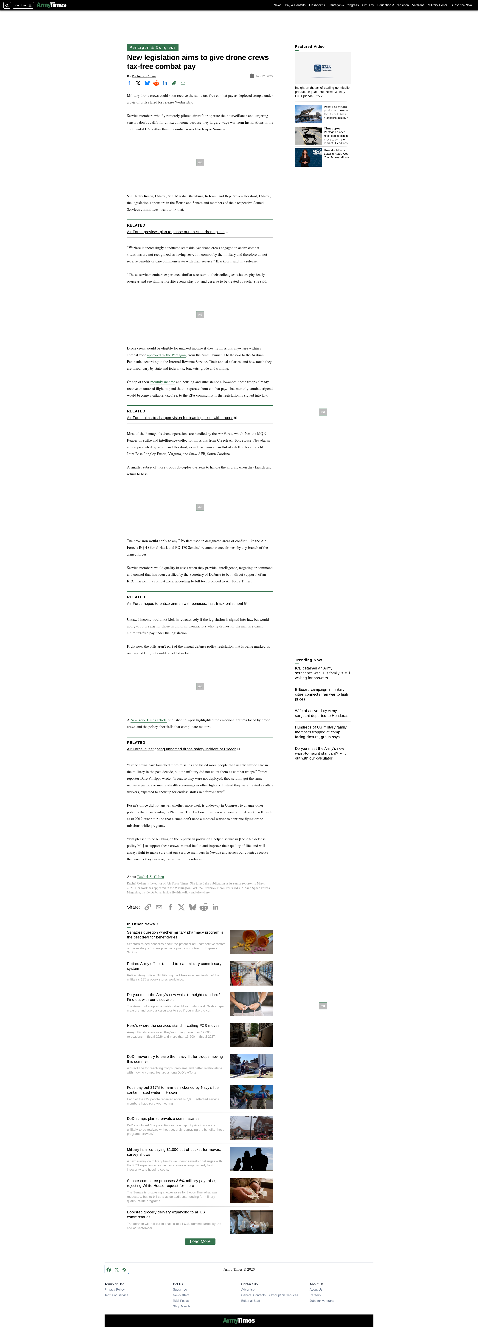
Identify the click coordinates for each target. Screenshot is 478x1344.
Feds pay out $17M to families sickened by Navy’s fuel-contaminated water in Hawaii (174, 1089)
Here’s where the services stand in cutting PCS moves (173, 1025)
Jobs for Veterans (322, 1301)
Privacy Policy (115, 1289)
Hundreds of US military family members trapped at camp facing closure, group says (321, 732)
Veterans (418, 5)
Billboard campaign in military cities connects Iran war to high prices (321, 694)
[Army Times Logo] (51, 5)
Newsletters (181, 1295)
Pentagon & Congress (343, 5)
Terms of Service (116, 1295)
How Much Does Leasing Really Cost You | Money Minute (336, 154)
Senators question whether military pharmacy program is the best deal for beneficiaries (175, 934)
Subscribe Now (461, 5)
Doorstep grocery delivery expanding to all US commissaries (166, 1214)
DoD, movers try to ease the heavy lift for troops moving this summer (175, 1058)
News (278, 5)
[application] (323, 68)
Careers (315, 1295)
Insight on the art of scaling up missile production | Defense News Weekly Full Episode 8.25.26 (322, 92)
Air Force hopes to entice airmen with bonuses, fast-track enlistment (185, 603)
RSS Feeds (181, 1301)
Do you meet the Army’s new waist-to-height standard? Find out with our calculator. (173, 997)
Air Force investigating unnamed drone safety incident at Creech (181, 749)
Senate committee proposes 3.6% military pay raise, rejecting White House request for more (171, 1183)
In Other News (141, 924)
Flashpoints (317, 5)
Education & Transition (393, 5)
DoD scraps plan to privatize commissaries (163, 1118)
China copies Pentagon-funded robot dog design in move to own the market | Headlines (336, 136)
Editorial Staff (250, 1301)
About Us (316, 1289)
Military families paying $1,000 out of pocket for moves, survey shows (174, 1151)
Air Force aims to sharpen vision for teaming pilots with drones (180, 418)
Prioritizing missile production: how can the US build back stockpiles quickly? (336, 112)
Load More (200, 1241)
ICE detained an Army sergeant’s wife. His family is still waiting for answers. (322, 673)
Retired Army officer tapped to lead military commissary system (174, 966)
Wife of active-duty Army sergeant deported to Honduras (321, 713)
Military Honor (437, 5)
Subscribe (180, 1289)
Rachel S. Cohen (144, 76)
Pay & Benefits (295, 5)
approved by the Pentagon (166, 354)
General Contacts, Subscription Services (269, 1295)
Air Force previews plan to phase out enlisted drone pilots (176, 232)
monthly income (162, 381)
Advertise (247, 1289)
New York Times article (149, 719)
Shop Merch (181, 1306)
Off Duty (368, 5)
